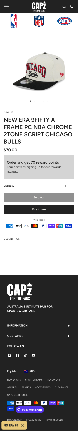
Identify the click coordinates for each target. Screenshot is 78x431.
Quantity (9, 185)
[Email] (33, 355)
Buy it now (39, 209)
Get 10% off (11, 425)
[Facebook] (17, 355)
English (11, 371)
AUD (32, 371)
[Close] (22, 425)
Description (12, 238)
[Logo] (39, 6)
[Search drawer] (64, 6)
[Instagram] (9, 355)
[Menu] (6, 6)
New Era (8, 112)
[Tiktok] (25, 355)
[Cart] (71, 6)
